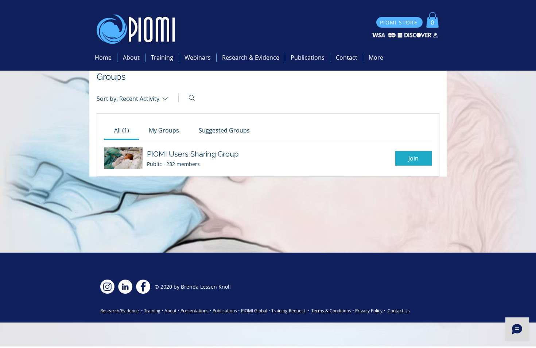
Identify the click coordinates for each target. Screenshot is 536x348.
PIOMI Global (254, 310)
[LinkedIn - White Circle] (125, 287)
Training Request (288, 310)
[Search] (191, 98)
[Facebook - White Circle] (143, 287)
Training (152, 310)
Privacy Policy (368, 310)
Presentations (194, 310)
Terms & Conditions (331, 310)
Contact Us (399, 310)
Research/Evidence (119, 310)
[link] (121, 130)
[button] (432, 20)
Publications (225, 310)
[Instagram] (107, 287)
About (170, 310)
